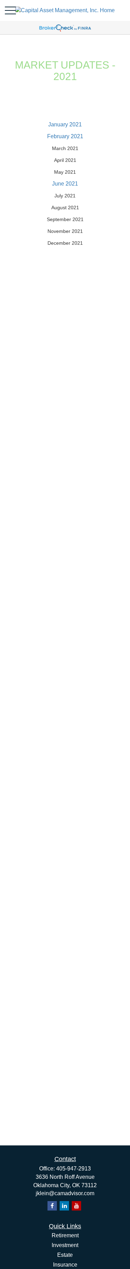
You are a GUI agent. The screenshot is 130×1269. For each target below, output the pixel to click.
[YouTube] (76, 1206)
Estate (65, 1255)
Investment (65, 1245)
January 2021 (65, 124)
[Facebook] (52, 1206)
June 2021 (65, 184)
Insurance (65, 1265)
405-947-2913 (73, 1169)
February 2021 (65, 136)
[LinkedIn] (64, 1206)
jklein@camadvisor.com (65, 1193)
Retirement (65, 1235)
